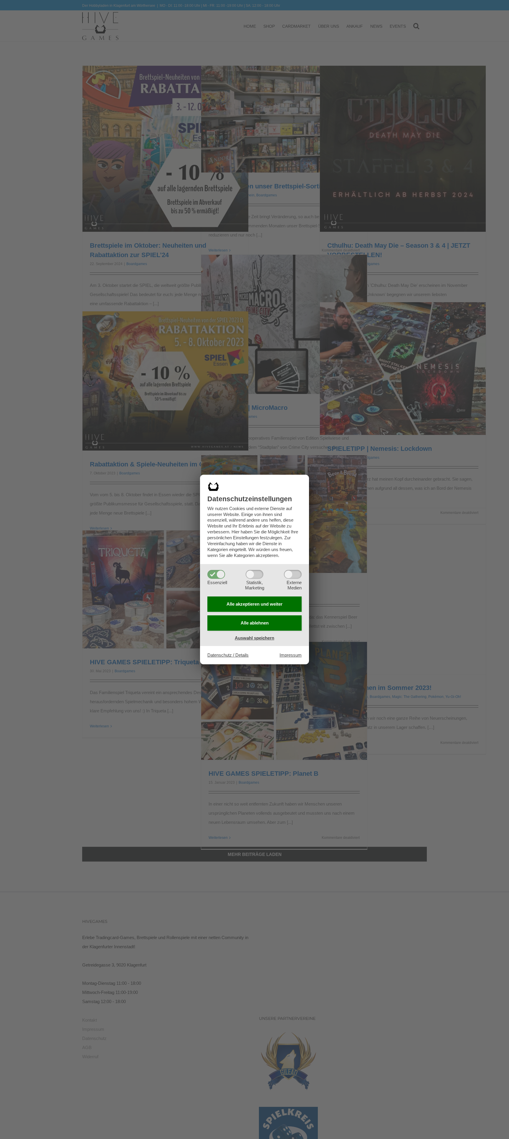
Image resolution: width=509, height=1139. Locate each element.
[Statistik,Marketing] (254, 574)
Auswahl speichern (254, 637)
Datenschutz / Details (228, 655)
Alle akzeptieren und (254, 604)
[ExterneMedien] (293, 574)
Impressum (291, 655)
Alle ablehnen (255, 622)
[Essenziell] (216, 574)
